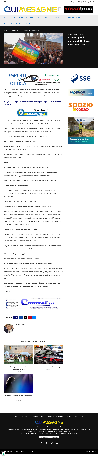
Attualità (9, 18)
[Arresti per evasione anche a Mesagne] (48, 354)
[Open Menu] (5, 2)
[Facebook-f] (41, 443)
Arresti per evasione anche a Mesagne (48, 367)
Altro (27, 23)
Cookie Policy (54, 437)
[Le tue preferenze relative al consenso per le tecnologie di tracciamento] (3, 453)
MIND (95, 451)
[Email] (93, 2)
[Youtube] (90, 2)
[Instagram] (88, 2)
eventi (47, 18)
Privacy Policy (44, 437)
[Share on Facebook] (21, 317)
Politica (34, 18)
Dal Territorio (72, 18)
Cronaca (22, 18)
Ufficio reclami (12, 23)
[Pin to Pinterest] (30, 317)
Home (5, 30)
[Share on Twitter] (25, 317)
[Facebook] (83, 2)
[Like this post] (16, 317)
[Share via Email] (34, 317)
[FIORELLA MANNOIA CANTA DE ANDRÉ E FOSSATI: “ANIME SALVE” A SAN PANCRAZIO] (18, 383)
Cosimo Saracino (74, 44)
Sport (58, 18)
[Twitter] (86, 2)
